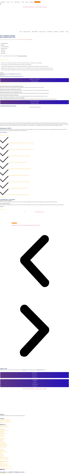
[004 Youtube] (4, 469)
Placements (62, 31)
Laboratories (3, 50)
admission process (40, 369)
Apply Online (3, 53)
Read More (2, 206)
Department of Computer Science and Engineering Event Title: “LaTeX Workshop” (26, 225)
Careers (22, 2)
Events (8, 2)
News (12, 2)
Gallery (27, 2)
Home (1, 39)
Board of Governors (27, 31)
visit (31, 369)
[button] (34, 261)
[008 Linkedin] (3, 469)
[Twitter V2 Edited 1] (1, 469)
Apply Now (32, 2)
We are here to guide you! (22, 55)
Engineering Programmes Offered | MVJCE (10, 39)
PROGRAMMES (35, 31)
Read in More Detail (3, 132)
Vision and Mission (4, 43)
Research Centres (42, 31)
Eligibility (2, 45)
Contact (66, 31)
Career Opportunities (5, 46)
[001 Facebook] (0, 469)
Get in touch (24, 369)
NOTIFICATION (50, 31)
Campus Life (3, 2)
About (21, 31)
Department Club (4, 48)
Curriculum (3, 51)
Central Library (17, 2)
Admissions (56, 31)
